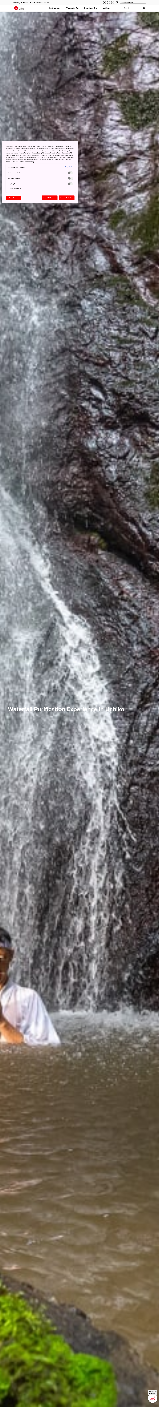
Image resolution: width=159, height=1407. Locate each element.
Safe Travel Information (39, 2)
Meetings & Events (20, 2)
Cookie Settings (15, 188)
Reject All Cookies (50, 198)
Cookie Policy (29, 162)
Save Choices (13, 198)
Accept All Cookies (66, 198)
